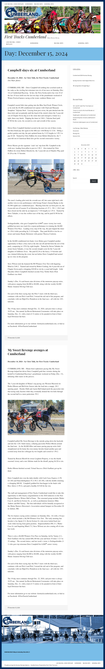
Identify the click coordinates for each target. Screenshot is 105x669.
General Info (49, 4)
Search (75, 178)
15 (74, 158)
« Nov (74, 169)
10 (81, 155)
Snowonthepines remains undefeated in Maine (84, 118)
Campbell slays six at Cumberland (31, 70)
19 (88, 158)
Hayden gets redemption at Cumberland (84, 115)
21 (96, 158)
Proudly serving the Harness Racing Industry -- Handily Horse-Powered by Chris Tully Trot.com (31, 665)
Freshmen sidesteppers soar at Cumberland (85, 122)
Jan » (78, 169)
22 (74, 161)
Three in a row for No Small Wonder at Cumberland (83, 111)
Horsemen (29, 4)
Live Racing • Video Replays (14, 4)
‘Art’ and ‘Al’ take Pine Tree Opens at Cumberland (83, 107)
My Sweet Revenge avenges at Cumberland (28, 352)
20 (92, 158)
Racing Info (38, 4)
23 (78, 161)
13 (92, 155)
